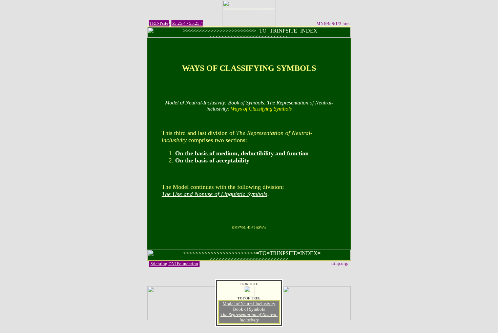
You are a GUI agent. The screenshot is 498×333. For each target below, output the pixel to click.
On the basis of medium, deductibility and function (242, 153)
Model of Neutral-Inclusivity (195, 102)
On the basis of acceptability (212, 160)
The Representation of (249, 317)
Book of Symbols (246, 102)
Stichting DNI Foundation (174, 263)
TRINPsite (158, 23)
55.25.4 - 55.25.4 (187, 23)
